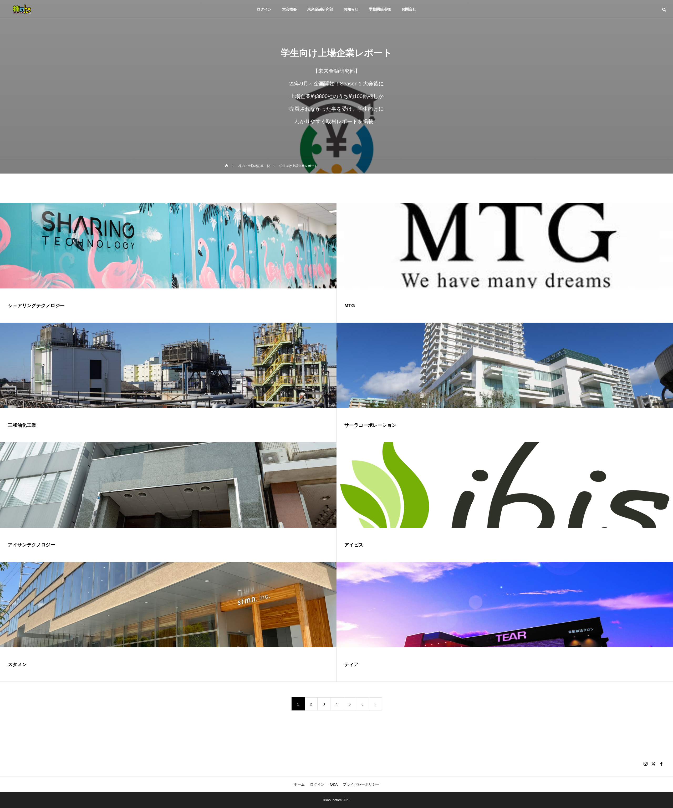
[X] (653, 763)
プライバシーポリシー (361, 784)
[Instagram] (645, 763)
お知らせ (351, 9)
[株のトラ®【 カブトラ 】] (22, 9)
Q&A (334, 784)
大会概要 (289, 9)
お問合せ (408, 9)
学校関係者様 (380, 9)
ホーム (299, 784)
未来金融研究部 (320, 9)
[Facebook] (661, 763)
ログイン (264, 9)
